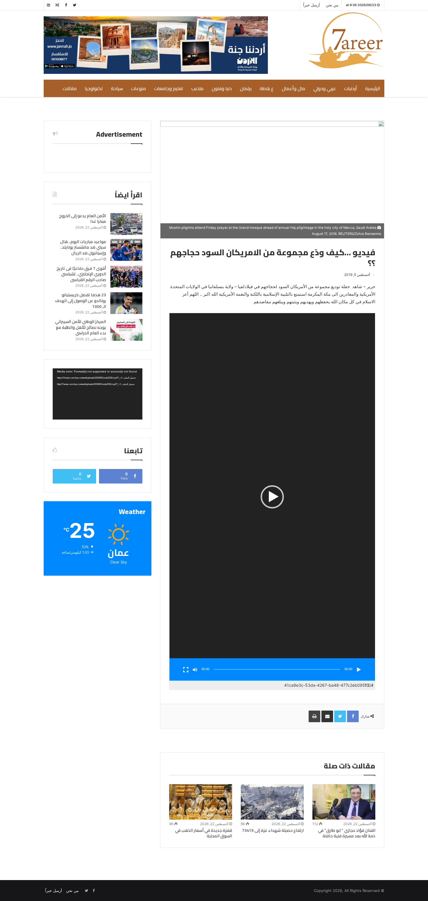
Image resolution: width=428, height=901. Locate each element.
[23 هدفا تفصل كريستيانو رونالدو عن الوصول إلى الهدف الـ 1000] (126, 303)
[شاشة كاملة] (186, 670)
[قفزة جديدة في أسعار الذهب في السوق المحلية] (200, 802)
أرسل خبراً (311, 5)
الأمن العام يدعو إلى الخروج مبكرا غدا (82, 218)
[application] (272, 497)
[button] (272, 497)
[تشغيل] (359, 670)
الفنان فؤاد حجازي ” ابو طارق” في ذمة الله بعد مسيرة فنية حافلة (346, 833)
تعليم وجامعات (168, 88)
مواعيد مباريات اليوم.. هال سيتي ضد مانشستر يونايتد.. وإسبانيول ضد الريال (83, 247)
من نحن (332, 5)
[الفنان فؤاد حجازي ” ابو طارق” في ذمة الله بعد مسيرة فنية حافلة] (343, 802)
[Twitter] (74, 5)
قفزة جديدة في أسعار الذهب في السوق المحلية (203, 833)
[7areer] (346, 40)
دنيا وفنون (222, 88)
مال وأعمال (293, 88)
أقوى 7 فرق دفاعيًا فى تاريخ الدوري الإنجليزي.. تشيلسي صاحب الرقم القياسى (81, 274)
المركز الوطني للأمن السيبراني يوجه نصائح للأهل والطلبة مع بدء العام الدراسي (80, 327)
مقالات (70, 88)
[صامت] (195, 670)
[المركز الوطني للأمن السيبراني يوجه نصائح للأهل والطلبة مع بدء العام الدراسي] (126, 330)
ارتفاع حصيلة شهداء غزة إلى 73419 (273, 830)
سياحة (117, 88)
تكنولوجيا (94, 88)
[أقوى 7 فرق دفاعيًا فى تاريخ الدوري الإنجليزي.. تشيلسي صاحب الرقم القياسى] (126, 277)
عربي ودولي (324, 88)
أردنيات (350, 88)
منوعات (138, 88)
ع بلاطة (267, 88)
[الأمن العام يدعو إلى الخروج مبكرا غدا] (126, 224)
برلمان (246, 88)
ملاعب (197, 88)
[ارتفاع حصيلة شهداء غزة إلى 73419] (272, 801)
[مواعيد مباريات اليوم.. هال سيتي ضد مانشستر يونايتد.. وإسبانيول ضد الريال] (126, 250)
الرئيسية (372, 88)
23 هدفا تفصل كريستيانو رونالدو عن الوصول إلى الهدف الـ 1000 (80, 300)
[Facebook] (65, 5)
